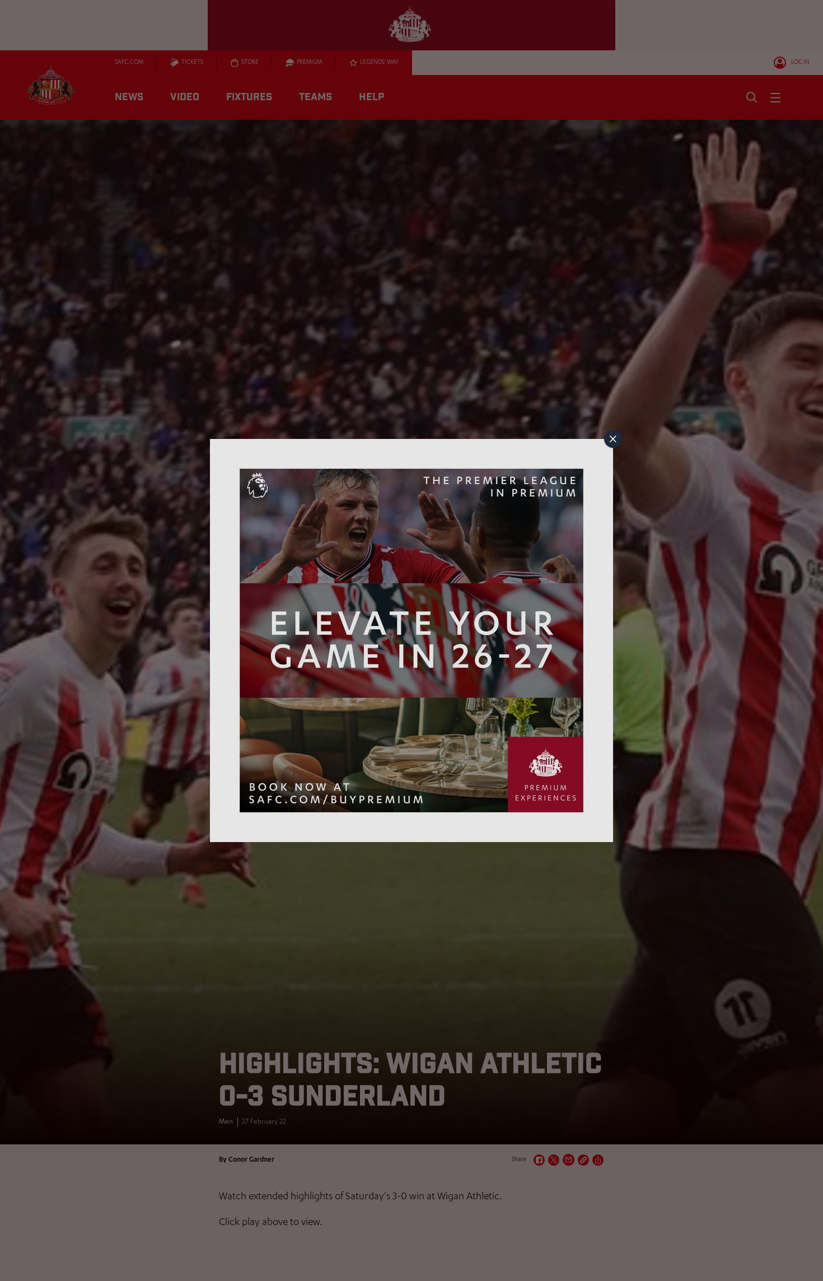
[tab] (613, 438)
